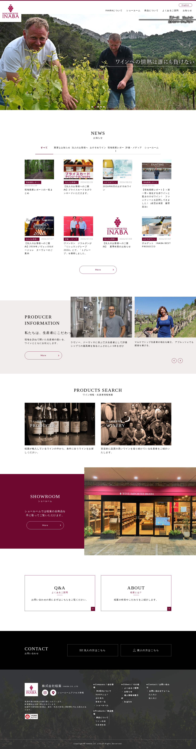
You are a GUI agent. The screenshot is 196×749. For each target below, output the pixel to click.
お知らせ (187, 10)
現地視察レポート (116, 149)
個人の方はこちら (148, 650)
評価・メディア (134, 147)
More (98, 269)
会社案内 (100, 698)
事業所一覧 (101, 702)
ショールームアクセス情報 (71, 692)
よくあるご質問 (170, 10)
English (185, 5)
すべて (44, 147)
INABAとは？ (102, 694)
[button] (92, 107)
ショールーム (133, 10)
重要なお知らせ (62, 147)
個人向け (153, 698)
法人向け (153, 694)
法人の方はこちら (95, 650)
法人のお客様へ (80, 147)
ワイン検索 (101, 721)
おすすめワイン (98, 147)
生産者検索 (101, 725)
